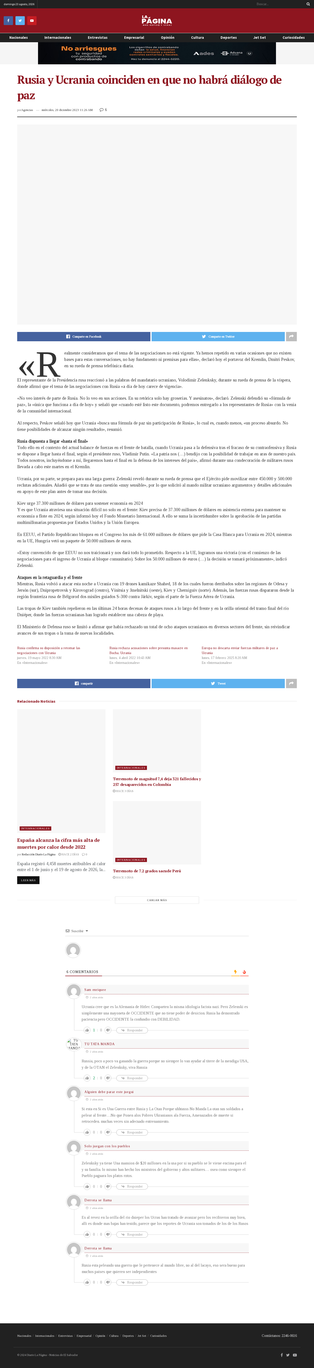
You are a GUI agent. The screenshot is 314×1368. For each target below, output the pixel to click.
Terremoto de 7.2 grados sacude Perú (147, 871)
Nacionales (18, 37)
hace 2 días (70, 854)
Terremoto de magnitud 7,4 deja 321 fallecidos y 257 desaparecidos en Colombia (157, 781)
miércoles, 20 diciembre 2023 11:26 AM (67, 110)
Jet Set (259, 37)
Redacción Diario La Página (38, 854)
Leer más (28, 880)
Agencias (27, 110)
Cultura (197, 37)
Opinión (100, 1336)
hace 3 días (124, 791)
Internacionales (57, 37)
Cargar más (157, 900)
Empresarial (84, 1336)
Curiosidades (294, 37)
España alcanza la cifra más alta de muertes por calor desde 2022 (58, 843)
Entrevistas (97, 37)
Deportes (229, 37)
